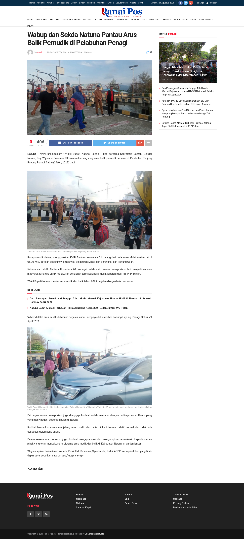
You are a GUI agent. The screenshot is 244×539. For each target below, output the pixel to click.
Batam (74, 3)
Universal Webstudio (94, 534)
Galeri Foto (48, 8)
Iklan (57, 8)
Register (212, 3)
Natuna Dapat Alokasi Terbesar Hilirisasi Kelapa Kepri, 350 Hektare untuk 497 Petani (79, 307)
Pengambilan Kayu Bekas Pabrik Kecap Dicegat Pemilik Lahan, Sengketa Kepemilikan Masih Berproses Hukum (185, 71)
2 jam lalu (168, 80)
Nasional (41, 3)
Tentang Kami (180, 494)
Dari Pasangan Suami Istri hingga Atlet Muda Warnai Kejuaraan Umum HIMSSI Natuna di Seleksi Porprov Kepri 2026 (188, 91)
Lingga (111, 3)
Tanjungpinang (62, 3)
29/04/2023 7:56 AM (56, 52)
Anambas (101, 3)
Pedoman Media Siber (185, 507)
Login (201, 3)
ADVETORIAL (35, 8)
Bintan (82, 3)
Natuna (50, 3)
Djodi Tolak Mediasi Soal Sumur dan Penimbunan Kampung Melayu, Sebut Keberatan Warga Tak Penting (187, 113)
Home (32, 3)
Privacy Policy (181, 503)
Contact (177, 499)
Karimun (91, 3)
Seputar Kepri (122, 3)
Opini (140, 3)
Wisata (133, 3)
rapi (39, 52)
